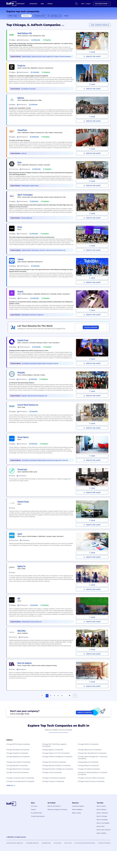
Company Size (39, 16)
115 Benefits (36, 266)
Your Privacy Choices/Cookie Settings (84, 843)
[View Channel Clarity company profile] (59, 513)
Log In (88, 3)
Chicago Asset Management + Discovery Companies (92, 757)
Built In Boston (101, 809)
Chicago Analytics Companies (17, 753)
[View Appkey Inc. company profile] (59, 578)
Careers (33, 809)
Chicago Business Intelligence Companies (57, 769)
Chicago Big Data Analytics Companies (56, 765)
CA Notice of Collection (104, 843)
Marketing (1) (25, 314)
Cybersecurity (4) (37, 56)
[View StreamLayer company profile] (59, 481)
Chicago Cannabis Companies (89, 769)
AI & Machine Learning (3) (29, 363)
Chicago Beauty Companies (88, 762)
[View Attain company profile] (59, 239)
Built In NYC (100, 826)
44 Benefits (36, 72)
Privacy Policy (58, 843)
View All (10, 785)
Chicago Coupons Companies (53, 781)
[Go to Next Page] (75, 695)
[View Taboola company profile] (59, 271)
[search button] (76, 3)
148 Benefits (35, 137)
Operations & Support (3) (54, 460)
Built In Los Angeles (103, 823)
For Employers (101, 3)
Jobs (42, 3)
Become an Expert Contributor (57, 809)
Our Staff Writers (36, 813)
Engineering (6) (26, 56)
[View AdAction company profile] (59, 109)
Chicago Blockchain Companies (18, 769)
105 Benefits (36, 40)
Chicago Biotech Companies (88, 765)
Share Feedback (77, 809)
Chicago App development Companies (92, 753)
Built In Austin (101, 806)
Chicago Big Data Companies (17, 765)
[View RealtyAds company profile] (59, 384)
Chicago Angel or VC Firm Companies (56, 753)
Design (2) (50, 363)
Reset (66, 16)
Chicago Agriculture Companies (89, 750)
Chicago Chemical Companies (17, 772)
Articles (49, 3)
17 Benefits (34, 411)
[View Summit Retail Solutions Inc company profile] (59, 416)
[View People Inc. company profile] (59, 77)
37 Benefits (35, 233)
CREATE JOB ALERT (93, 56)
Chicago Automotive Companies (54, 762)
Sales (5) (24, 395)
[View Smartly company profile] (59, 303)
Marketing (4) (25, 185)
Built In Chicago (102, 816)
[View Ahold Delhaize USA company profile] (59, 45)
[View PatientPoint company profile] (59, 142)
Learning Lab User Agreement (14, 843)
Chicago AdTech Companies (88, 744)
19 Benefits (34, 379)
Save (93, 52)
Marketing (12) (26, 621)
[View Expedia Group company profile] (59, 352)
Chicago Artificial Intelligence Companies (57, 756)
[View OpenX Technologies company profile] (59, 206)
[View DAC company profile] (59, 610)
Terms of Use (67, 843)
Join (82, 3)
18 (69, 695)
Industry (26, 16)
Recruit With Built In (54, 806)
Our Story (34, 806)
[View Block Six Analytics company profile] (59, 675)
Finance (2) (65, 460)
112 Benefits (35, 298)
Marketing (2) (35, 250)
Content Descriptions (38, 816)
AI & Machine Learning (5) (29, 460)
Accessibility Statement (32, 843)
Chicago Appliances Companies (18, 756)
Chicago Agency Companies (52, 750)
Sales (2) (23, 153)
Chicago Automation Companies (18, 762)
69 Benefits (37, 347)
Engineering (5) (41, 460)
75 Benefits (37, 169)
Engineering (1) (34, 185)
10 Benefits (34, 443)
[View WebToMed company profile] (59, 642)
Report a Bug (76, 813)
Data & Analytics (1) (47, 56)
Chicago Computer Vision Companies (20, 778)
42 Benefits (34, 104)
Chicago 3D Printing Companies (18, 744)
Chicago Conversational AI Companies (20, 781)
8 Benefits (35, 605)
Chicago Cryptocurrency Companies (91, 781)
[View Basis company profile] (59, 174)
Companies (33, 3)
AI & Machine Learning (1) (28, 88)
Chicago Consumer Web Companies (91, 778)
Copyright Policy (46, 843)
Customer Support (78, 806)
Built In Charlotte (102, 813)
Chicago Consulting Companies (53, 778)
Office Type (13, 16)
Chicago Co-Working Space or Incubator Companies (92, 773)
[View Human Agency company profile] (59, 449)
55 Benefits (35, 201)
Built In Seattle (101, 833)
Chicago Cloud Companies (52, 772)
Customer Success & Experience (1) (55, 250)
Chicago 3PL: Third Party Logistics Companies (54, 745)
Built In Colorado (102, 819)
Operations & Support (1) (36, 314)
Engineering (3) (26, 250)
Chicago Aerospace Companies (17, 750)
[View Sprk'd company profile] (59, 545)
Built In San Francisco (104, 830)
